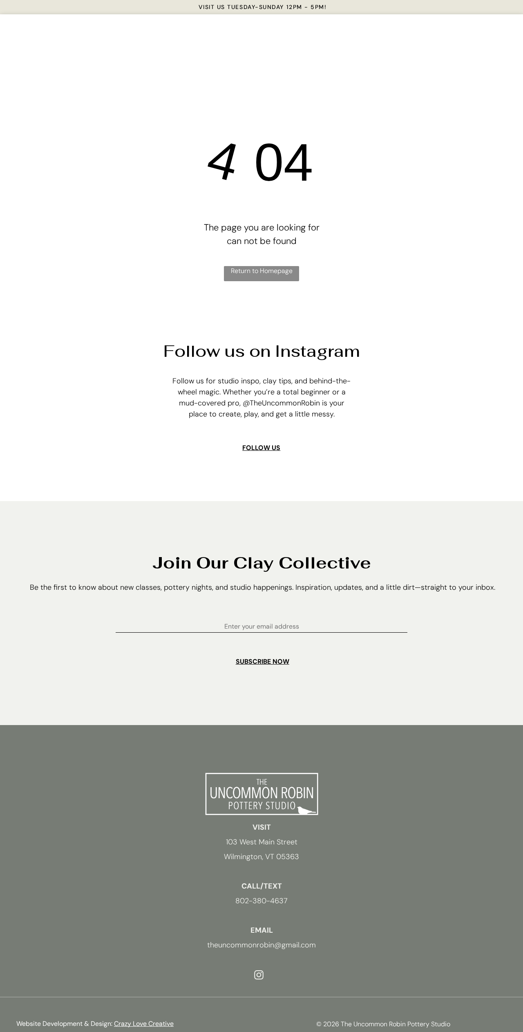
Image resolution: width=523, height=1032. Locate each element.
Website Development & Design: (64, 1023)
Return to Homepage (262, 270)
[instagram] (259, 976)
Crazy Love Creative (144, 1023)
